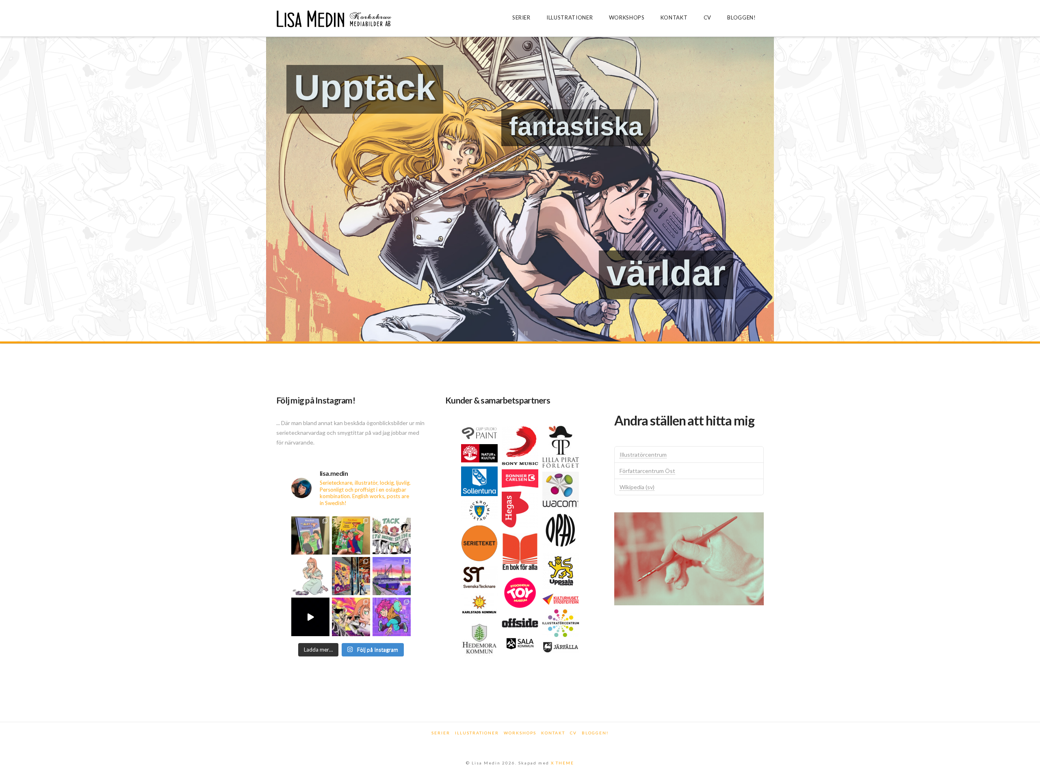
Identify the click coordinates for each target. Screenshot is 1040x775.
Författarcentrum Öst (647, 470)
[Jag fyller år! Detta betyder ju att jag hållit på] (392, 617)
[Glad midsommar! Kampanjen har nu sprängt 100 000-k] (310, 576)
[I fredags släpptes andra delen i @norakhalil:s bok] (310, 535)
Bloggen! (595, 732)
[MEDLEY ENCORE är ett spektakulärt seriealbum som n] (310, 617)
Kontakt (553, 732)
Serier (440, 732)
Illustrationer (477, 732)
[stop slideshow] (525, 333)
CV (573, 732)
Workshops (520, 732)
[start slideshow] (515, 333)
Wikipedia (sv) (637, 487)
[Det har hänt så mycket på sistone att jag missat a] (392, 576)
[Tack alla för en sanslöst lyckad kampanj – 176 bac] (392, 535)
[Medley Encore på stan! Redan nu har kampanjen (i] (351, 576)
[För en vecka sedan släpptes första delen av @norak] (351, 535)
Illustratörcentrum (643, 454)
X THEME (562, 762)
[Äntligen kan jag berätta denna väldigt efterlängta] (351, 617)
